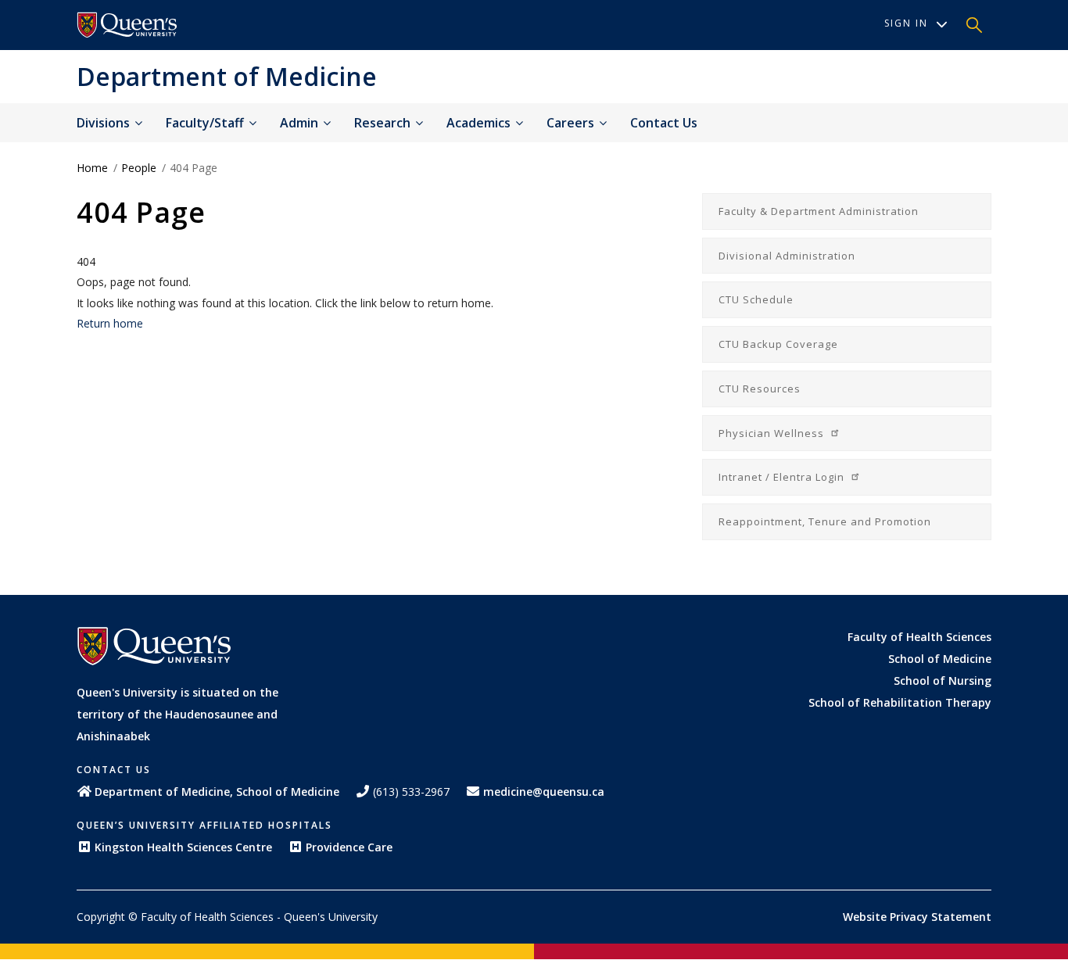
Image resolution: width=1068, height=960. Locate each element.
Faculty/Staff (206, 122)
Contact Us (663, 122)
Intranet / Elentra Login (783, 477)
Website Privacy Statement (917, 916)
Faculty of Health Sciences (919, 636)
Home (92, 167)
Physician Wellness (773, 433)
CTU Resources (760, 388)
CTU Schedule (756, 299)
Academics (480, 122)
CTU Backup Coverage (778, 344)
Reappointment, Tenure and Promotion (825, 521)
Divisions (105, 122)
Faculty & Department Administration (819, 211)
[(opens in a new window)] (127, 25)
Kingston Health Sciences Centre (183, 847)
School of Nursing (942, 680)
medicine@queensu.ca (543, 791)
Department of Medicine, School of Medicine (217, 791)
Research (384, 122)
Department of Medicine (227, 76)
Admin (300, 122)
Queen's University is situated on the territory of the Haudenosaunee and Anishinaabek (177, 714)
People (138, 167)
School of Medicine (939, 658)
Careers (572, 122)
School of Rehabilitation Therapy (899, 702)
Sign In (906, 23)
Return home (110, 323)
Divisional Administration (787, 256)
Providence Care (349, 847)
